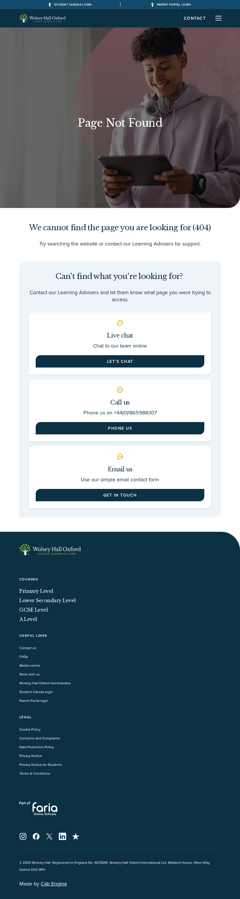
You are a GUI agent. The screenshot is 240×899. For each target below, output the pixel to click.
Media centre (29, 665)
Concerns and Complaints (39, 738)
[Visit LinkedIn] (62, 836)
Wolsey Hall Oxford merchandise (45, 682)
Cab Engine (54, 883)
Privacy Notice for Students (40, 764)
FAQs (23, 656)
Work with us (29, 674)
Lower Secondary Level (47, 600)
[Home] (42, 18)
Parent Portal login (33, 700)
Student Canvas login (36, 691)
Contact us (27, 647)
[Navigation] (219, 18)
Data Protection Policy (36, 746)
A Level (28, 619)
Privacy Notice (30, 755)
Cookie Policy (30, 729)
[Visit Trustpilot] (75, 836)
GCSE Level (33, 610)
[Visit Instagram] (23, 836)
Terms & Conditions (34, 773)
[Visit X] (49, 836)
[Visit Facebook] (36, 836)
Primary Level (36, 591)
